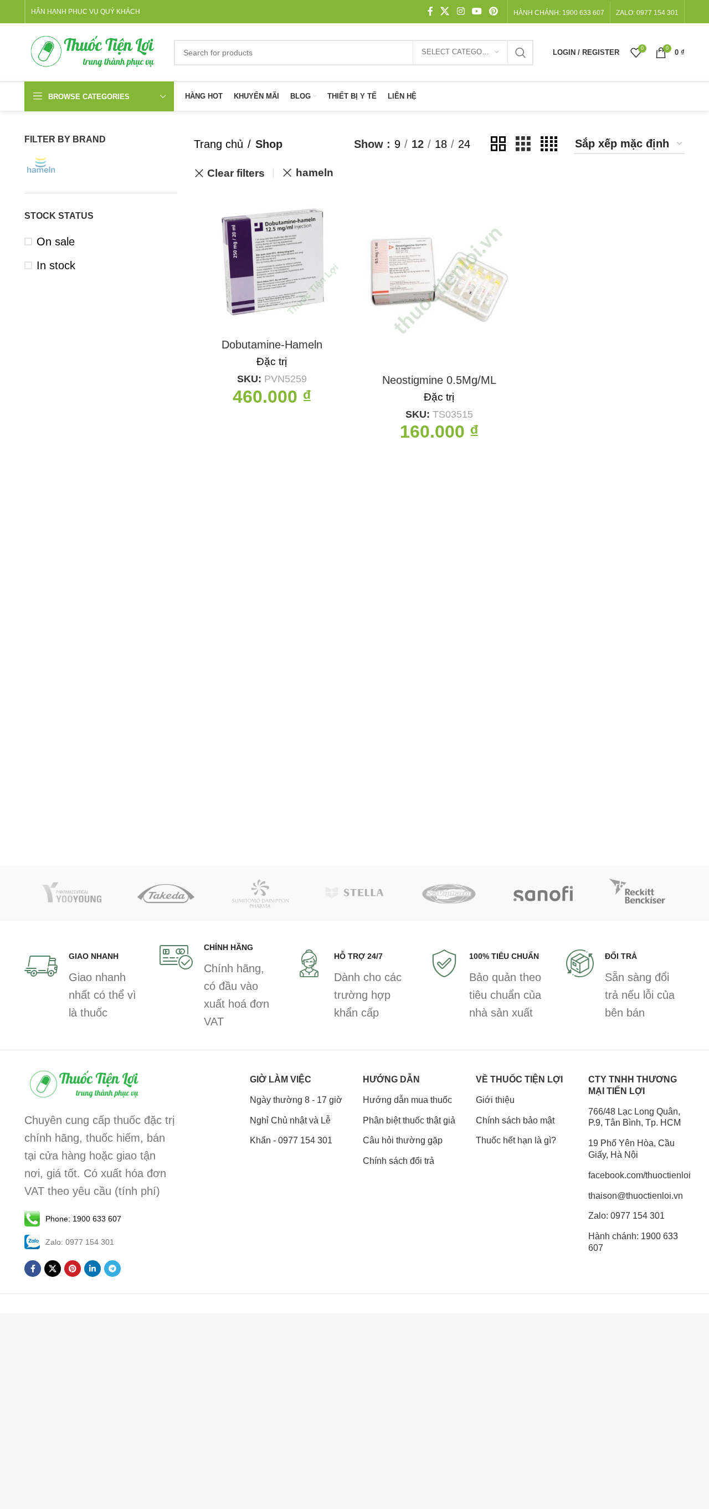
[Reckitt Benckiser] (637, 893)
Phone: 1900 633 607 (83, 1218)
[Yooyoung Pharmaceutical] (71, 893)
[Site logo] (93, 51)
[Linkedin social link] (92, 1268)
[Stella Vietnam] (354, 893)
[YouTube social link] (476, 11)
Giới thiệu (495, 1100)
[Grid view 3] (523, 144)
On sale (56, 241)
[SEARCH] (520, 52)
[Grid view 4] (549, 144)
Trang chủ (218, 144)
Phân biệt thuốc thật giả (409, 1120)
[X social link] (445, 11)
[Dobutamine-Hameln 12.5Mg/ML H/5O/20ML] (272, 262)
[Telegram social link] (112, 1268)
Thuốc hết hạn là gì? (516, 1140)
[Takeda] (166, 893)
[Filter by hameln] (60, 165)
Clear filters (236, 173)
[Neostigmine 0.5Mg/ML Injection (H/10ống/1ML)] (439, 280)
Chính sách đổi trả (398, 1161)
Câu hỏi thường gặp (403, 1140)
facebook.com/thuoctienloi (636, 1175)
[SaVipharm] (449, 893)
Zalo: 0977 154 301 (626, 1215)
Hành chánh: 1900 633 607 (558, 13)
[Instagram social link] (460, 11)
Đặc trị (271, 361)
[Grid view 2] (498, 144)
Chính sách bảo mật (515, 1120)
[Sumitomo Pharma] (260, 893)
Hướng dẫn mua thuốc (407, 1100)
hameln (314, 172)
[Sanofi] (543, 893)
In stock (56, 265)
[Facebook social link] (430, 11)
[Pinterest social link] (494, 11)
